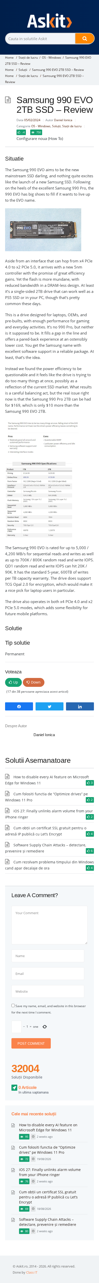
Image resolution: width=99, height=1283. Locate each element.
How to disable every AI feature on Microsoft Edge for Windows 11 (48, 1127)
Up (15, 682)
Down (36, 682)
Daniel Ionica (63, 120)
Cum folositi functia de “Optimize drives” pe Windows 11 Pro (47, 1150)
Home (9, 57)
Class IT (31, 1272)
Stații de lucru (28, 57)
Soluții (23, 70)
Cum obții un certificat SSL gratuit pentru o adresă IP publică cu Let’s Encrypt (48, 1197)
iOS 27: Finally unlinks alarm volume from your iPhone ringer (50, 1172)
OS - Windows (51, 57)
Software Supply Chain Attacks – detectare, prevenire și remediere (47, 1222)
